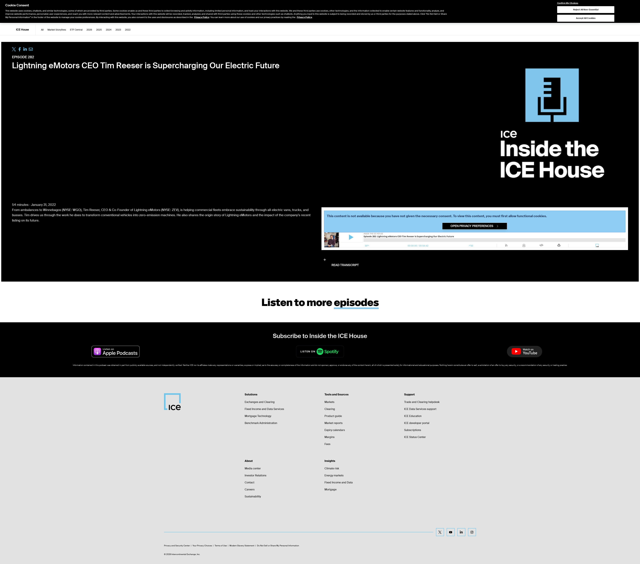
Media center (253, 468)
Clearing (329, 409)
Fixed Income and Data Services (264, 409)
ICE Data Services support (420, 409)
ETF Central (76, 29)
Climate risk (331, 468)
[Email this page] (31, 49)
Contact (249, 482)
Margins (329, 437)
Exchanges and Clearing (260, 402)
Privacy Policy (201, 17)
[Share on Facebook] (20, 49)
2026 (89, 29)
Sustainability (253, 496)
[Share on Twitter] (14, 49)
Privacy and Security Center (177, 545)
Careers (249, 489)
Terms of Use (221, 545)
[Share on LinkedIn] (25, 49)
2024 (109, 29)
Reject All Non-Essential (585, 9)
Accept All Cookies (586, 18)
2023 (118, 29)
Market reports (333, 423)
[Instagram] (472, 532)
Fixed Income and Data (338, 482)
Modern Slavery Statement (242, 545)
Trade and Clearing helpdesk (422, 402)
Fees (327, 444)
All (42, 29)
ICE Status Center (415, 437)
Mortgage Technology (258, 416)
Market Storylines (57, 29)
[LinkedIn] (461, 532)
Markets (329, 402)
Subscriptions (412, 430)
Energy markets (334, 475)
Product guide (333, 416)
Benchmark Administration (261, 423)
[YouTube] (451, 532)
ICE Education (413, 416)
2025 (99, 29)
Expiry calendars (334, 430)
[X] (440, 532)
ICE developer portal (416, 423)
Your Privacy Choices (202, 545)
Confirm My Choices (567, 3)
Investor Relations (255, 475)
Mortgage (330, 489)
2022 (127, 29)
